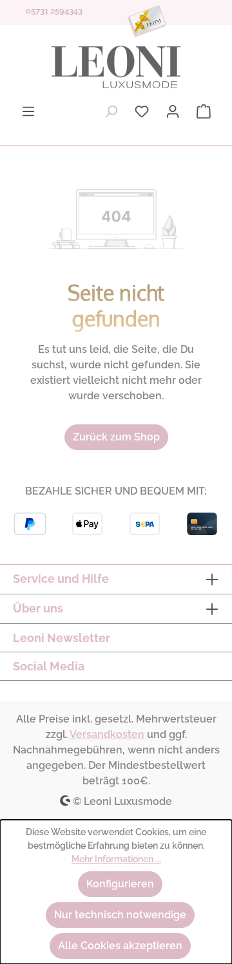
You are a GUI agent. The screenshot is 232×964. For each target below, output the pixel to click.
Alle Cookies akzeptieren (120, 946)
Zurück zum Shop (116, 437)
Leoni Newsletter (61, 638)
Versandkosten (107, 734)
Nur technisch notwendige (120, 915)
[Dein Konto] (172, 111)
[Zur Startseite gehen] (116, 67)
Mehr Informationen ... (116, 859)
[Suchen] (110, 111)
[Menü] (28, 111)
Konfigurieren (120, 884)
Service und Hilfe (61, 578)
